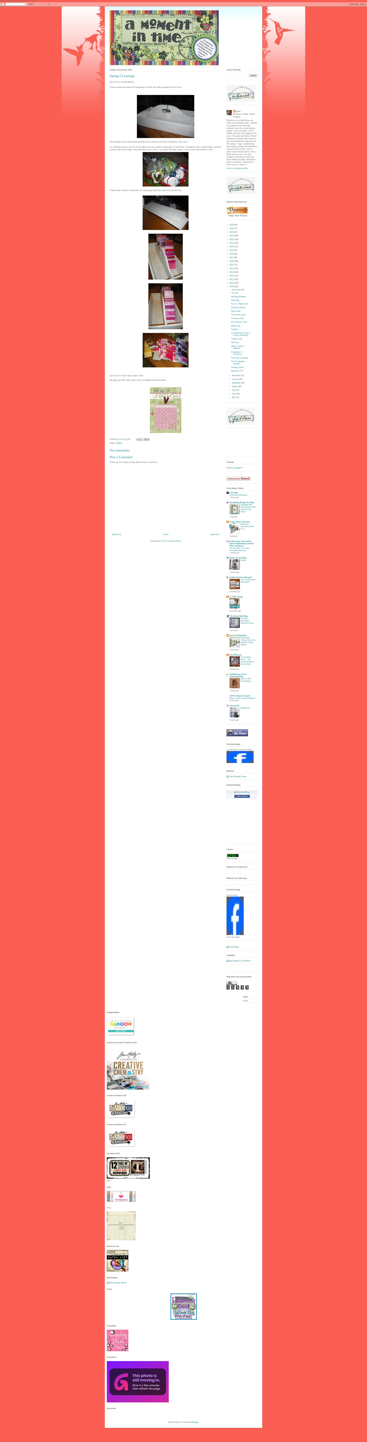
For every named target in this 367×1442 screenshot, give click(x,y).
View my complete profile (237, 168)
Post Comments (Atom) (171, 541)
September (236, 383)
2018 (232, 254)
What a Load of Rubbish (237, 347)
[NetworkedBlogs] (242, 792)
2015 (232, 265)
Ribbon (119, 443)
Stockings (235, 300)
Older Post (214, 534)
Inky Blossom (236, 655)
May (234, 397)
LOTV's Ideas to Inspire (240, 696)
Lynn (238, 111)
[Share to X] (142, 439)
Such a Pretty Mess (238, 635)
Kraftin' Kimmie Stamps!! (241, 577)
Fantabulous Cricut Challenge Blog (238, 675)
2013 (232, 272)
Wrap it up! (235, 326)
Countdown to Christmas (236, 353)
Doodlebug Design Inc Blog (242, 502)
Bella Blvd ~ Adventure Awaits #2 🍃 (247, 526)
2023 (232, 236)
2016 (232, 261)
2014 (232, 268)
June (234, 394)
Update (243, 560)
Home (166, 534)
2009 (232, 286)
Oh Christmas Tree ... (240, 322)
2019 (232, 250)
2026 (232, 225)
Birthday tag (245, 708)
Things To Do (236, 339)
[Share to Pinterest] (148, 439)
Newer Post (116, 534)
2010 (232, 283)
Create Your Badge (245, 750)
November (236, 375)
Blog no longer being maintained (242, 698)
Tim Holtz (234, 493)
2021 (232, 243)
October (235, 379)
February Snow (237, 367)
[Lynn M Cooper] (240, 762)
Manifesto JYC (237, 371)
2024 (232, 232)
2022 (232, 239)
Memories (235, 342)
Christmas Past (237, 318)
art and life (234, 706)
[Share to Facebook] (145, 439)
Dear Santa (235, 311)
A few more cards (238, 315)
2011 (232, 279)
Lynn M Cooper (232, 750)
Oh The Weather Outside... (238, 362)
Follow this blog (242, 796)
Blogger (195, 1422)
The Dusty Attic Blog (239, 616)
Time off (234, 293)
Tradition (234, 329)
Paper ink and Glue (238, 558)
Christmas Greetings (239, 358)
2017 (232, 257)
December (236, 290)
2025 (232, 228)
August (235, 386)
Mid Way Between (238, 297)
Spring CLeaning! (238, 307)
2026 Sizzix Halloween (238, 495)
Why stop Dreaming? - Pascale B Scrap (247, 620)
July (234, 390)
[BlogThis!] (140, 439)
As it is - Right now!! (239, 304)
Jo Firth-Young (236, 597)
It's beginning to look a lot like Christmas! (240, 334)
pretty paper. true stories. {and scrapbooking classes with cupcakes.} (241, 543)
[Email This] (137, 439)
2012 (232, 276)
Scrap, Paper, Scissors (240, 522)
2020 (232, 246)
